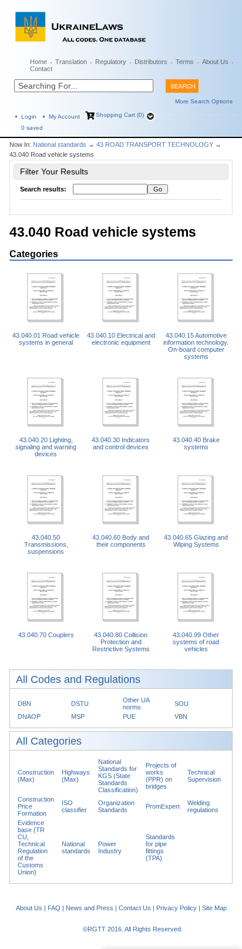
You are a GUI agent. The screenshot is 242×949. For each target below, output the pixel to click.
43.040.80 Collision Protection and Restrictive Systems (121, 641)
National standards (59, 144)
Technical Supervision (204, 776)
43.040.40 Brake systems (196, 443)
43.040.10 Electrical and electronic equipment (121, 339)
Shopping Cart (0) (120, 115)
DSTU (80, 703)
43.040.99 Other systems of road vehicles (196, 641)
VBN (180, 716)
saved (32, 127)
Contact (41, 68)
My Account (64, 116)
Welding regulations (203, 806)
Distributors (151, 61)
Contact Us (135, 907)
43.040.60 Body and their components (120, 541)
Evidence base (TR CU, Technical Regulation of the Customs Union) (33, 847)
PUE (129, 716)
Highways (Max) (76, 776)
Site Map (214, 907)
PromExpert (163, 806)
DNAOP (29, 716)
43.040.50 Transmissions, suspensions (46, 544)
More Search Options (204, 101)
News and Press (89, 907)
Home (38, 61)
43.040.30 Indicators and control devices (121, 443)
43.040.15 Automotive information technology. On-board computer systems (195, 346)
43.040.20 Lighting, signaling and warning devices (45, 446)
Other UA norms (136, 703)
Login (28, 116)
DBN (24, 703)
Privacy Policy (176, 907)
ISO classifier (74, 806)
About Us (215, 61)
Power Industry (110, 847)
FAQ (54, 907)
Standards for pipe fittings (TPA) (160, 847)
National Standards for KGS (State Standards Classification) (118, 775)
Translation (71, 61)
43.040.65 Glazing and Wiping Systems (196, 541)
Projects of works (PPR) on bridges (161, 776)
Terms (185, 61)
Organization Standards (116, 806)
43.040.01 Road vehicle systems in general (45, 339)
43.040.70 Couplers (46, 634)
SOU (181, 703)
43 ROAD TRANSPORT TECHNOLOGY (154, 144)
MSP (78, 716)
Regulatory (110, 61)
